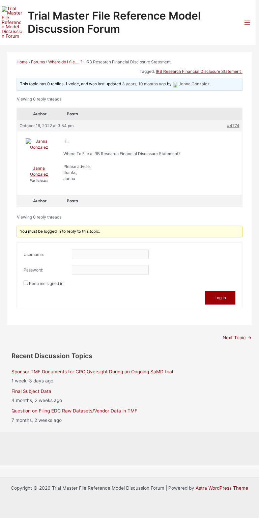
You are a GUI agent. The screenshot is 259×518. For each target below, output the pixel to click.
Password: (33, 269)
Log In (220, 297)
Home (22, 61)
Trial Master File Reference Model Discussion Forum (114, 22)
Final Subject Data (31, 391)
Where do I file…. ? (65, 61)
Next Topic (237, 337)
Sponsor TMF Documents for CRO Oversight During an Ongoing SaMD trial (92, 371)
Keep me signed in (46, 283)
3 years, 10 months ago (144, 83)
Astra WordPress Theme (222, 488)
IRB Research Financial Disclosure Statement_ (199, 71)
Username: (34, 254)
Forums (38, 61)
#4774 (233, 125)
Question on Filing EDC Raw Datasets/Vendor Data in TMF (74, 410)
